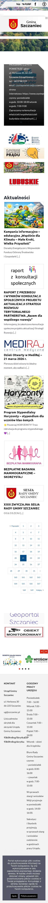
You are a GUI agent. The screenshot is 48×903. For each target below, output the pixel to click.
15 (39, 545)
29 (19, 571)
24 (16, 564)
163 (38, 577)
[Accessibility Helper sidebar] (44, 4)
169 (31, 590)
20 (16, 558)
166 (31, 584)
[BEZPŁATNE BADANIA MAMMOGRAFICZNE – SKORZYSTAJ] (24, 453)
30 (26, 571)
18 (31, 552)
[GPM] (24, 618)
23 (39, 558)
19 (39, 552)
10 (31, 539)
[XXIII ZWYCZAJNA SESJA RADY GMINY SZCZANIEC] (24, 493)
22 (31, 558)
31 (34, 571)
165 (23, 584)
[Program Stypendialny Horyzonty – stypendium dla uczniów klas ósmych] (24, 393)
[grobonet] (24, 153)
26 (31, 564)
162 (31, 577)
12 (16, 545)
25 (23, 564)
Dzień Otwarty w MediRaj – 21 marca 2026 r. (23, 357)
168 (24, 590)
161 (23, 577)
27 (39, 564)
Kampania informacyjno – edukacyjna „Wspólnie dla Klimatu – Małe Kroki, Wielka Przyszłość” (22, 237)
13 (23, 545)
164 (15, 584)
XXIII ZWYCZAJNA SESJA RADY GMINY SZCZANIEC (22, 506)
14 (31, 545)
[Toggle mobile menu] (46, 18)
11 (39, 539)
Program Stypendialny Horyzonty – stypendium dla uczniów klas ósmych (24, 416)
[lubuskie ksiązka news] (24, 181)
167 (38, 584)
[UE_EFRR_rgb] (24, 138)
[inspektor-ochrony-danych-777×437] (24, 632)
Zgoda (14, 896)
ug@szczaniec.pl (12, 712)
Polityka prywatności (28, 896)
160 (15, 577)
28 (11, 571)
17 (23, 552)
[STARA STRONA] (24, 167)
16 (16, 552)
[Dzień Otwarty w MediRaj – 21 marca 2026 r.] (24, 346)
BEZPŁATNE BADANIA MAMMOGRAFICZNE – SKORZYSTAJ (19, 473)
